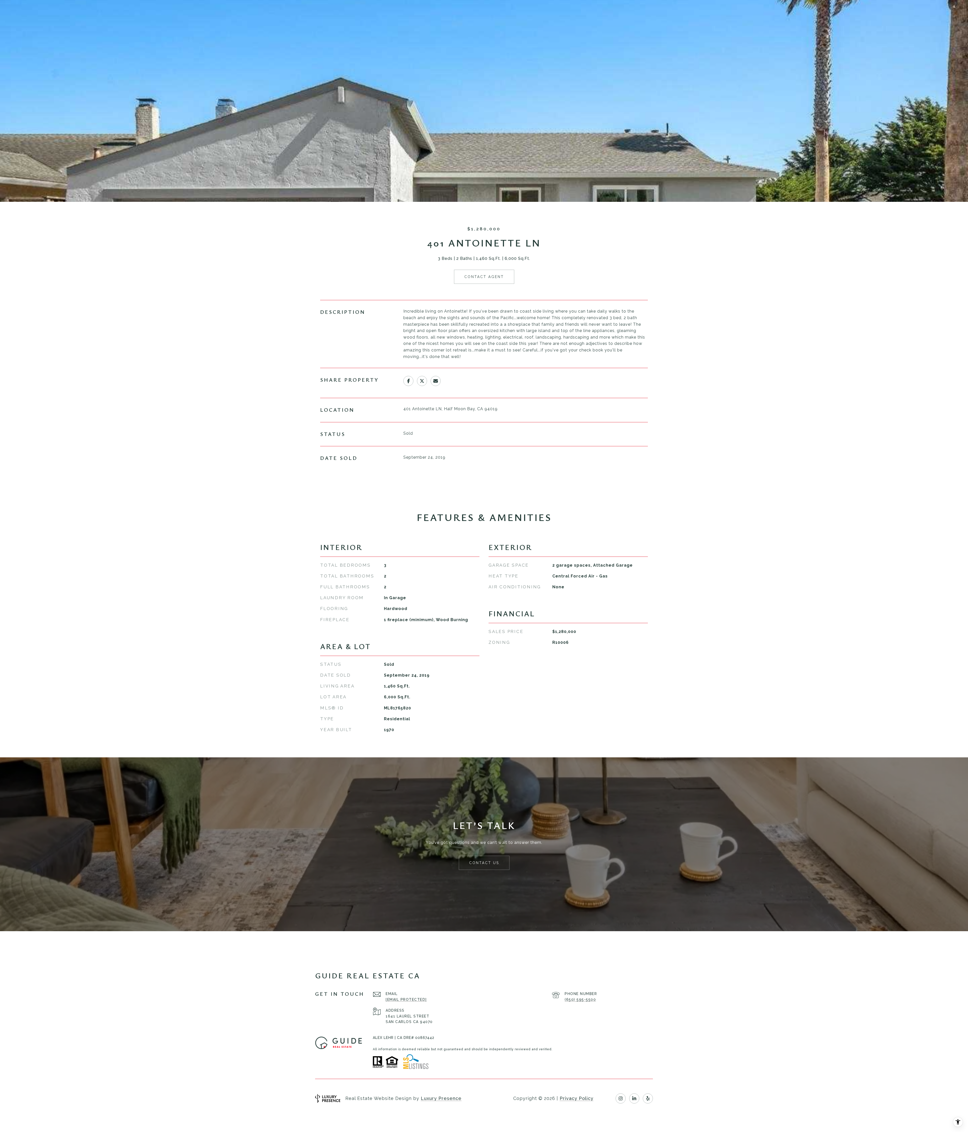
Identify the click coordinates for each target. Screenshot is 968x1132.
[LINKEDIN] (634, 1098)
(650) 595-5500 (580, 1000)
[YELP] (648, 1098)
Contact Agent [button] (484, 277)
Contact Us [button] (484, 863)
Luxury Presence (441, 1098)
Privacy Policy (576, 1098)
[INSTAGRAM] (621, 1098)
